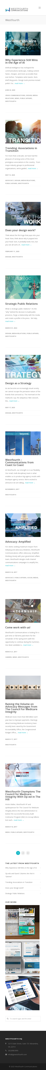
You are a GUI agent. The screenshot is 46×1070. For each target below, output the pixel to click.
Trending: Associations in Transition (21, 149)
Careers (8, 657)
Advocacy (9, 180)
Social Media (32, 578)
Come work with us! (17, 627)
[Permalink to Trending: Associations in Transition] (23, 131)
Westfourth (10, 101)
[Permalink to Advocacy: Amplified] (23, 525)
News (17, 98)
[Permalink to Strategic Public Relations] (23, 287)
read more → (20, 83)
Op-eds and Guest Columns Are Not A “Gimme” (19, 875)
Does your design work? (20, 230)
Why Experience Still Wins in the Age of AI (21, 61)
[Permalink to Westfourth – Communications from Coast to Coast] (23, 443)
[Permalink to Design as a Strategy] (23, 367)
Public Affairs (26, 98)
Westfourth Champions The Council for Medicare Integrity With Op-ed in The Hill (22, 795)
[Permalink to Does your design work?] (23, 214)
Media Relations (28, 180)
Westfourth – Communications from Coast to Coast (19, 462)
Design (29, 95)
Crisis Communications (15, 95)
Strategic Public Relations (21, 303)
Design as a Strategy (18, 383)
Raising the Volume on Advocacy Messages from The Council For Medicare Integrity (21, 707)
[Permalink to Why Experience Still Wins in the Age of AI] (23, 43)
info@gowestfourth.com (17, 1054)
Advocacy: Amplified (18, 541)
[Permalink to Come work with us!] (23, 611)
